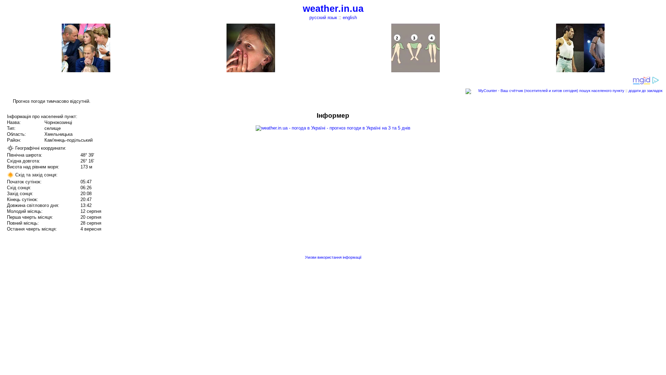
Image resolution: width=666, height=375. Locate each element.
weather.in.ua (333, 8)
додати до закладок (646, 91)
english (350, 17)
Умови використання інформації (333, 257)
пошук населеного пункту (601, 91)
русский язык (323, 17)
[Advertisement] (596, 160)
